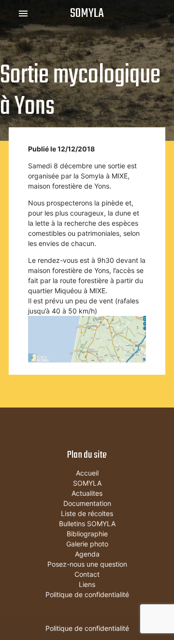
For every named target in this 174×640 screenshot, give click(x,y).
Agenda (87, 554)
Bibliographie (87, 534)
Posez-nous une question (87, 564)
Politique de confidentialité (87, 594)
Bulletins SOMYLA (87, 523)
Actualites (87, 493)
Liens (87, 584)
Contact (87, 574)
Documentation (87, 503)
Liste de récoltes (87, 513)
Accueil (87, 473)
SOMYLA (87, 13)
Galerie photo (87, 544)
